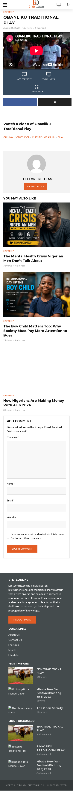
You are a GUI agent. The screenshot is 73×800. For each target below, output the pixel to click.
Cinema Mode (36, 91)
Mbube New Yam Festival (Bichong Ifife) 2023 (48, 693)
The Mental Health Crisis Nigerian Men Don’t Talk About (33, 258)
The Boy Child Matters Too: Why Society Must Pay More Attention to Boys (35, 330)
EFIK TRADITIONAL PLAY (49, 671)
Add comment (24, 79)
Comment (13, 437)
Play (60, 137)
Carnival (8, 137)
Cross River (23, 137)
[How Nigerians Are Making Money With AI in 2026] (36, 369)
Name (11, 483)
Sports (12, 649)
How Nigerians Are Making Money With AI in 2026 (33, 403)
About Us (14, 634)
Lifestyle (8, 12)
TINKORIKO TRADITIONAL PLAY (50, 748)
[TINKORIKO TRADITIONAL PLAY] (20, 749)
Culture (37, 137)
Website (11, 517)
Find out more (22, 619)
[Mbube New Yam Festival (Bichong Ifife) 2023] (20, 691)
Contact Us (15, 639)
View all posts (35, 186)
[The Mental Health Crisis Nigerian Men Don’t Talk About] (36, 225)
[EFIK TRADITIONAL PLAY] (20, 675)
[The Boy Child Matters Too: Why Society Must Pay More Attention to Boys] (36, 294)
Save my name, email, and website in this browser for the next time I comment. (38, 536)
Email (10, 500)
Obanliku (50, 137)
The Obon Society (49, 708)
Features (13, 644)
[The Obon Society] (20, 710)
